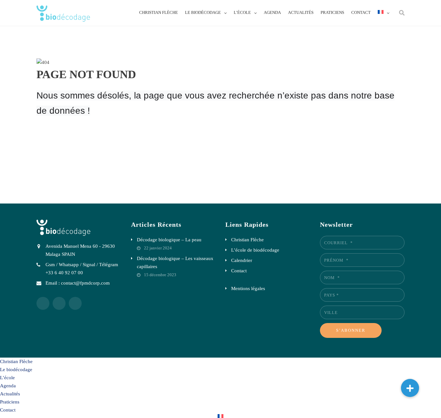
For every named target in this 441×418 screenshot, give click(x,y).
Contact (361, 12)
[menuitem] (383, 12)
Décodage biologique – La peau (169, 239)
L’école (242, 12)
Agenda (272, 12)
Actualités (300, 12)
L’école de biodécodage (255, 250)
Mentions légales (248, 288)
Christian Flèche (158, 12)
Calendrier (241, 260)
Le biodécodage (203, 12)
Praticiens (332, 12)
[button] (410, 388)
